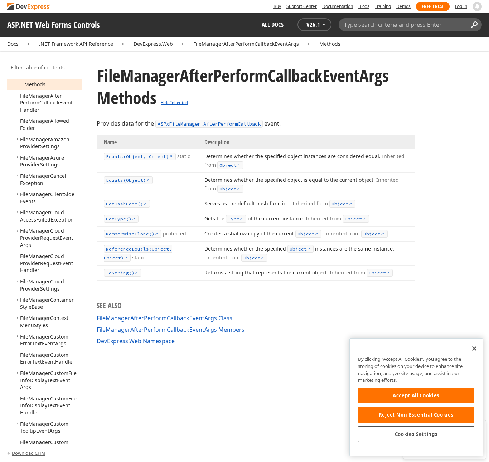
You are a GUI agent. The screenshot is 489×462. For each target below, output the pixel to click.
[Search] (474, 24)
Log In (461, 6)
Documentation (337, 6)
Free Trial (433, 6)
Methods (329, 43)
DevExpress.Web (153, 43)
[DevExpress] (29, 7)
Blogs (363, 6)
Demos (403, 6)
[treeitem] (34, 84)
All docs (273, 24)
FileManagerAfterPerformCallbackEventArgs (246, 43)
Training (383, 6)
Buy (277, 6)
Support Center (301, 6)
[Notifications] (477, 6)
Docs (13, 43)
